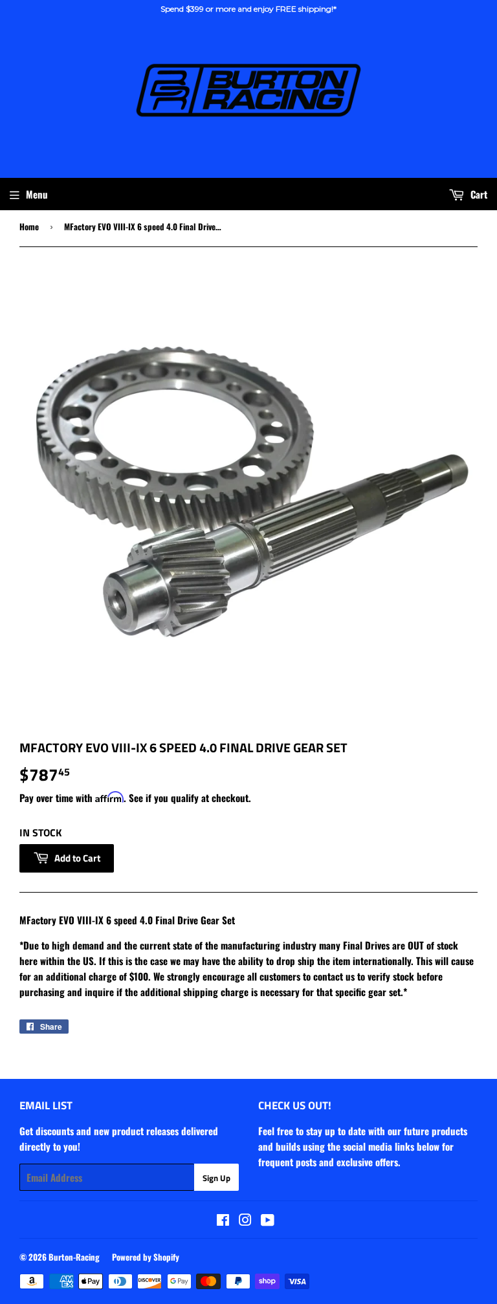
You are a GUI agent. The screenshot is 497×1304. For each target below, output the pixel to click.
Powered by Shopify (145, 1256)
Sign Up (216, 1177)
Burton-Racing (74, 1256)
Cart (477, 194)
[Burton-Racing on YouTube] (267, 1220)
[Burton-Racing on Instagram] (245, 1220)
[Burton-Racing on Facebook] (223, 1220)
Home (29, 226)
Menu (37, 194)
